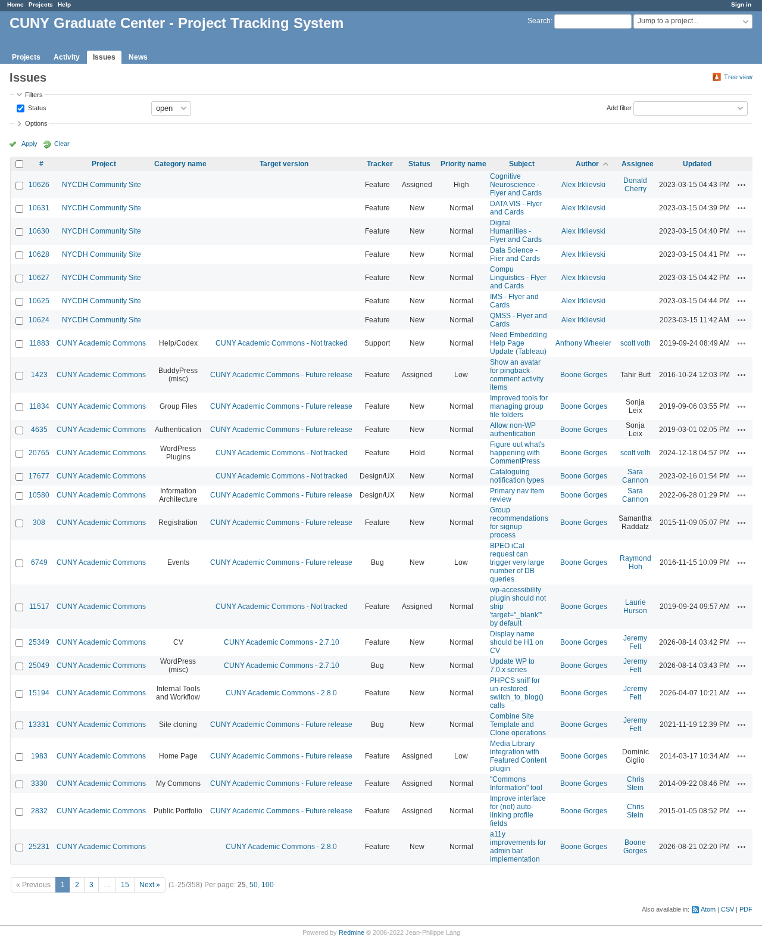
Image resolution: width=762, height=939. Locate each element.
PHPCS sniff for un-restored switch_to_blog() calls (517, 693)
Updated (697, 164)
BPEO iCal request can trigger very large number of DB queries (517, 562)
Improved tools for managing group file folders (519, 406)
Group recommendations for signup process (519, 522)
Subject (522, 164)
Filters (34, 94)
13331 (39, 724)
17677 (39, 476)
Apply (29, 143)
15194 (39, 693)
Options (36, 123)
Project (104, 164)
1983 (39, 756)
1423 (39, 375)
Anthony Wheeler (583, 343)
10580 (39, 495)
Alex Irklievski (583, 185)
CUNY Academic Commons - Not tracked (282, 343)
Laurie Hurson (635, 606)
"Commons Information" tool (516, 783)
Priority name (463, 164)
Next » (149, 885)
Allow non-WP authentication (513, 429)
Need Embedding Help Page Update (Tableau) (518, 343)
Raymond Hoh (635, 562)
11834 (39, 406)
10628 (39, 254)
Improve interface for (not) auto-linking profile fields (518, 811)
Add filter (619, 107)
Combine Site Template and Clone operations (518, 724)
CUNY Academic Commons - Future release (281, 375)
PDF (745, 909)
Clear (62, 143)
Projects (41, 4)
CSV (727, 909)
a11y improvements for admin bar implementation (518, 846)
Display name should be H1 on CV (517, 642)
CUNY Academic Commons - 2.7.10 (281, 642)
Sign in (741, 4)
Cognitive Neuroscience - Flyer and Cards (516, 184)
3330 (39, 783)
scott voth (635, 343)
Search (539, 21)
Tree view (738, 76)
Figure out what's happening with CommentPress (517, 452)
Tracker (380, 164)
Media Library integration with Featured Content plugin (518, 756)
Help (64, 4)
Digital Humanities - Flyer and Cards (516, 231)
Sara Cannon (635, 476)
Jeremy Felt (635, 642)
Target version (284, 164)
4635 (39, 429)
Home (15, 4)
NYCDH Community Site (101, 185)
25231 (39, 846)
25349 (39, 642)
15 (125, 885)
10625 (39, 301)
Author (587, 164)
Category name (180, 164)
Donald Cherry (635, 184)
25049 (39, 665)
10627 (39, 277)
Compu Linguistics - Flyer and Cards (518, 277)
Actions (742, 184)
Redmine (351, 932)
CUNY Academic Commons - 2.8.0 (281, 693)
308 (39, 522)
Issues (104, 57)
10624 (39, 320)
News (138, 57)
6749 (39, 562)
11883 (39, 343)
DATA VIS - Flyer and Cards (516, 208)
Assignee (638, 164)
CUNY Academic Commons (101, 343)
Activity (67, 57)
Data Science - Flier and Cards (515, 254)
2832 (39, 811)
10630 (39, 231)
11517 (39, 606)
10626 (39, 185)
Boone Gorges (583, 375)
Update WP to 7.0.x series (512, 665)
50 (253, 885)
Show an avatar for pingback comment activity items (517, 374)
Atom (708, 909)
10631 (39, 208)
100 (267, 885)
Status (36, 107)
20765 (39, 453)
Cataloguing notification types (517, 476)
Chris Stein (635, 783)
